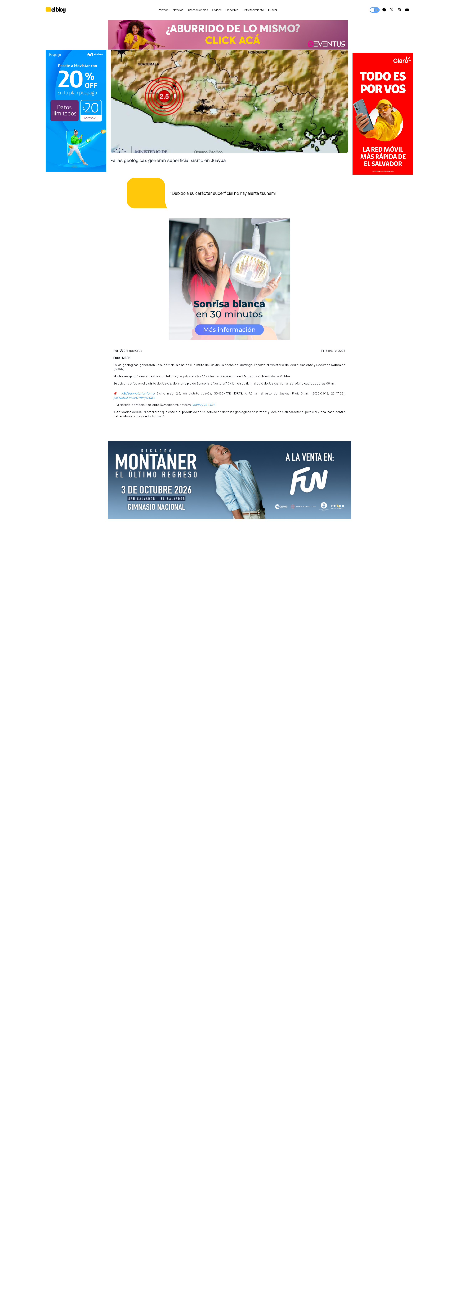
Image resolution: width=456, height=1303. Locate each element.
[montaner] (76, 111)
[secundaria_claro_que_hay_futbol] (229, 480)
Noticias (178, 10)
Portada (163, 10)
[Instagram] (399, 10)
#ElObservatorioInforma (138, 393)
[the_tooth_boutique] (228, 35)
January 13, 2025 (203, 405)
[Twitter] (392, 10)
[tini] (383, 114)
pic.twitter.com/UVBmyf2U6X (134, 398)
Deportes (232, 10)
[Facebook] (384, 10)
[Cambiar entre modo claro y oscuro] (375, 10)
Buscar (272, 10)
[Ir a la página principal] (56, 10)
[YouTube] (407, 10)
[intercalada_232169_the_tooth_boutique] (229, 279)
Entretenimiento (253, 10)
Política (217, 10)
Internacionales (198, 10)
